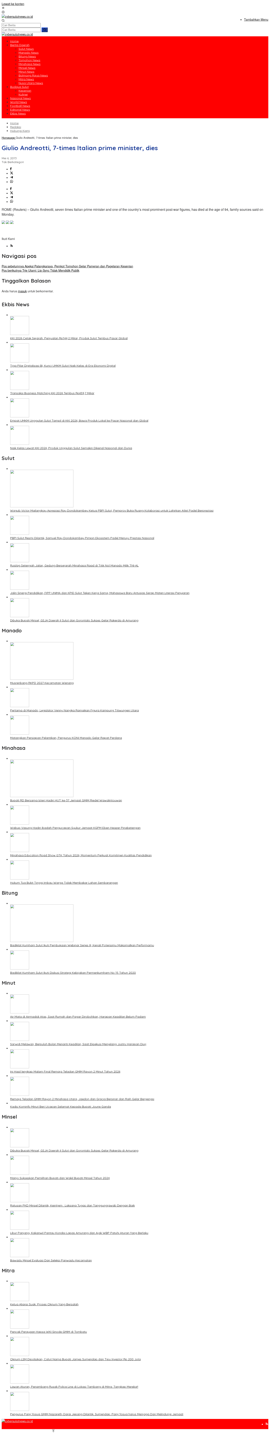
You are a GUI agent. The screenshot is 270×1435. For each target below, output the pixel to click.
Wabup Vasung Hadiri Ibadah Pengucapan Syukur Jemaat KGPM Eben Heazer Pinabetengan (75, 828)
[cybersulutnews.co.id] (17, 16)
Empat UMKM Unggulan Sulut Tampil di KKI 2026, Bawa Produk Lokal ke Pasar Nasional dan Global (79, 420)
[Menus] (3, 8)
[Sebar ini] (11, 169)
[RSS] (11, 246)
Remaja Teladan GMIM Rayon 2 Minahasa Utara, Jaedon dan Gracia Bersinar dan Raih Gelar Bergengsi (82, 1099)
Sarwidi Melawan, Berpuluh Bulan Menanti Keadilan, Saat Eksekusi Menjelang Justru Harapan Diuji (78, 1044)
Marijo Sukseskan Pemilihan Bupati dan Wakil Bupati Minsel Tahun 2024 (60, 1178)
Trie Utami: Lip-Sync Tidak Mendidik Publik (40, 270)
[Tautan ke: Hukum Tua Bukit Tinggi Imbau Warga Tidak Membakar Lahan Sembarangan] (19, 878)
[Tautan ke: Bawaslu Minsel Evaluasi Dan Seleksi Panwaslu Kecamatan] (19, 1256)
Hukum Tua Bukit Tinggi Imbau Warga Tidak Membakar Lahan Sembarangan (64, 883)
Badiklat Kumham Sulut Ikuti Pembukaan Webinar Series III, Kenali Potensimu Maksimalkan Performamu (82, 945)
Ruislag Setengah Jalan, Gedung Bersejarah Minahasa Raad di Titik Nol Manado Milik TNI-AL (74, 565)
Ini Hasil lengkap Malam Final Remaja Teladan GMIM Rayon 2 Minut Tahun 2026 (65, 1071)
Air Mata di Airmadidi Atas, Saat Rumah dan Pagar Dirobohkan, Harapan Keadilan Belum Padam (78, 1016)
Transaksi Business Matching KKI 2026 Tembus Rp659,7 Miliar (52, 393)
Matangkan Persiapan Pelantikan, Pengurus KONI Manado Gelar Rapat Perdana (66, 738)
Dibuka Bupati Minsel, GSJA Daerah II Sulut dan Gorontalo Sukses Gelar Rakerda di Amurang (74, 620)
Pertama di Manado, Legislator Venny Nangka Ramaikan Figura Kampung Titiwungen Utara (74, 710)
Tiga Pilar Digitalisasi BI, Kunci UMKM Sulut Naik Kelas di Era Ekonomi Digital (63, 366)
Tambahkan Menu (256, 19)
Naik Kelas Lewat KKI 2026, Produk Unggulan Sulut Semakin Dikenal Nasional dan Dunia (71, 448)
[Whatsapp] (11, 182)
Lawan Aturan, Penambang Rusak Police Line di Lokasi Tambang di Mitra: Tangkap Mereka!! (74, 1387)
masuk (22, 291)
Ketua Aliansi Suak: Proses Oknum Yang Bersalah (44, 1304)
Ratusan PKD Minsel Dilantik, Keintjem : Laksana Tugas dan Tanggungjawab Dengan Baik (72, 1205)
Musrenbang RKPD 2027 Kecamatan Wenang (42, 683)
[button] (45, 29)
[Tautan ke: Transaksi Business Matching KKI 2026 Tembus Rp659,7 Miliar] (19, 389)
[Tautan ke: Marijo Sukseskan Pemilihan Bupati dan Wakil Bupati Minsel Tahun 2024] (19, 1173)
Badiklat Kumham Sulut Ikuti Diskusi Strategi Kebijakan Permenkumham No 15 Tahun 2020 (73, 973)
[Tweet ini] (11, 173)
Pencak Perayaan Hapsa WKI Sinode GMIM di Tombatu (48, 1332)
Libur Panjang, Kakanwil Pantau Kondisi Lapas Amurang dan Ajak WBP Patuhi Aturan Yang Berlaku (79, 1233)
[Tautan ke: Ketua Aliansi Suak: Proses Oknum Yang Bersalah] (19, 1300)
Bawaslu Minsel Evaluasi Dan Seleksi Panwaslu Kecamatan (51, 1260)
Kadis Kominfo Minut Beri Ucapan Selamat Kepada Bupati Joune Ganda (60, 1106)
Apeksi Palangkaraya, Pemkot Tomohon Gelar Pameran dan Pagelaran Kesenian (67, 266)
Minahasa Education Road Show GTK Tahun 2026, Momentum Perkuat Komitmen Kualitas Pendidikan (81, 855)
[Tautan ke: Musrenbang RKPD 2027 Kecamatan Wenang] (41, 678)
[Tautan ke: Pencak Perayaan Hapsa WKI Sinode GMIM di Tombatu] (19, 1327)
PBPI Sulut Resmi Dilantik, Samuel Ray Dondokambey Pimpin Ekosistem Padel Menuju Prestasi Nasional (82, 538)
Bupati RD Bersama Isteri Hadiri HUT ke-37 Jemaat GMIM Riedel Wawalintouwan (66, 800)
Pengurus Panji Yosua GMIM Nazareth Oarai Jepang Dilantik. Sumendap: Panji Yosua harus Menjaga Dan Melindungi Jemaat (96, 1414)
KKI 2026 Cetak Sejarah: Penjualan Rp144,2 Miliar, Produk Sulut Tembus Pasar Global (69, 338)
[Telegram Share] (11, 177)
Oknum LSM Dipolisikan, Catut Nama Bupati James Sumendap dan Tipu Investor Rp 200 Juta (75, 1359)
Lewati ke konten (13, 4)
